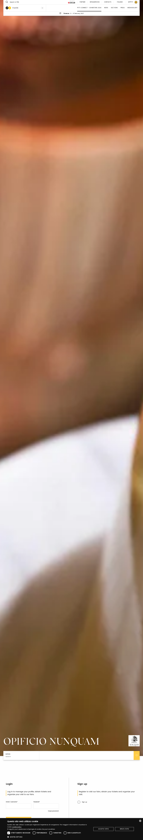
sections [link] (114, 8)
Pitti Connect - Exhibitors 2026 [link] (89, 8)
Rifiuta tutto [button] (124, 829)
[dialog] (71, 829)
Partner (82, 2)
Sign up (84, 802)
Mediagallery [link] (132, 8)
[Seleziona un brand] (42, 8)
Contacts (107, 2)
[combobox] (140, 821)
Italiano (120, 2)
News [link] (106, 8)
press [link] (123, 8)
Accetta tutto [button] (103, 829)
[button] (48, 837)
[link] (131, 2)
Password (36, 802)
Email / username (11, 802)
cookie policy (16, 827)
